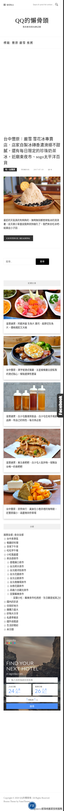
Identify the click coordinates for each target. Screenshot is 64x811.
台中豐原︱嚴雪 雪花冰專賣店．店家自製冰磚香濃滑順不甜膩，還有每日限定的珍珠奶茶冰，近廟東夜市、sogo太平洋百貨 (32, 151)
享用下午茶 (12, 546)
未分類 (10, 629)
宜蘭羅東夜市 (17, 594)
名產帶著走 (12, 617)
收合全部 (19, 534)
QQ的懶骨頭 (32, 20)
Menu (10, 4)
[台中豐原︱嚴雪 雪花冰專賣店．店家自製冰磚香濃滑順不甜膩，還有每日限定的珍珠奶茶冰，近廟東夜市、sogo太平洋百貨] (32, 195)
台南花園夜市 (17, 586)
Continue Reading (18, 238)
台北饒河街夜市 (18, 570)
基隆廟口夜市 (17, 562)
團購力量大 (12, 609)
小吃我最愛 (12, 554)
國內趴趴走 (12, 601)
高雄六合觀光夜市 (19, 590)
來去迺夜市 (12, 558)
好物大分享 (12, 613)
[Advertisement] (32, 96)
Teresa (25, 170)
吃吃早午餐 (12, 550)
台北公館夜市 (17, 578)
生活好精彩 (12, 625)
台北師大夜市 (17, 566)
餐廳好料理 (12, 542)
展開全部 (8, 534)
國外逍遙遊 (12, 621)
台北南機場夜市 (18, 582)
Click (60, 406)
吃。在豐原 (10, 170)
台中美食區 (12, 538)
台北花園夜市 (17, 574)
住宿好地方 (12, 605)
